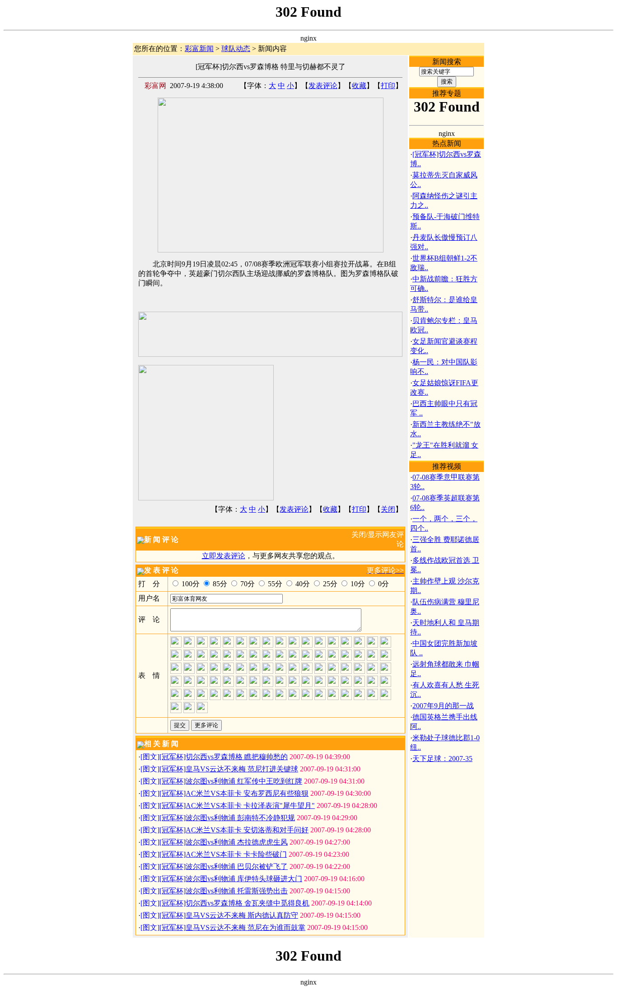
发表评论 (322, 85)
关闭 (388, 509)
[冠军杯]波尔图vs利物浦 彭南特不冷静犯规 (227, 818)
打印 (388, 85)
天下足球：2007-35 (442, 758)
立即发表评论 (223, 556)
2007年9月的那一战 (443, 706)
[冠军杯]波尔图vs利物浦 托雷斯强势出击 (223, 891)
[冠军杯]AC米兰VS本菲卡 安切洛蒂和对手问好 (233, 830)
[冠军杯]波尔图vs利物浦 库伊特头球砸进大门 (230, 879)
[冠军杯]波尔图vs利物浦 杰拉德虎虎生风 (223, 842)
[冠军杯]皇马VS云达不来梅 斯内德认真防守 (228, 915)
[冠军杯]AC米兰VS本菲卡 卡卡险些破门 (223, 854)
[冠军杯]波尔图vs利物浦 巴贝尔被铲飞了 (223, 866)
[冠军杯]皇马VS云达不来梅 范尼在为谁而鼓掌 (232, 927)
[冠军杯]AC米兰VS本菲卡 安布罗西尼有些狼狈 (233, 793)
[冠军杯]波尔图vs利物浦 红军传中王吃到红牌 (230, 781)
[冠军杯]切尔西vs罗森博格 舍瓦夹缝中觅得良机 (234, 903)
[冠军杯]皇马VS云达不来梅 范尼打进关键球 (228, 769)
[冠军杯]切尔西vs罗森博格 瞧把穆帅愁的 (223, 757)
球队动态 (235, 48)
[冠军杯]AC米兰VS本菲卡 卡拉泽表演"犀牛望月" (237, 805)
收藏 (359, 85)
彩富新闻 (199, 48)
